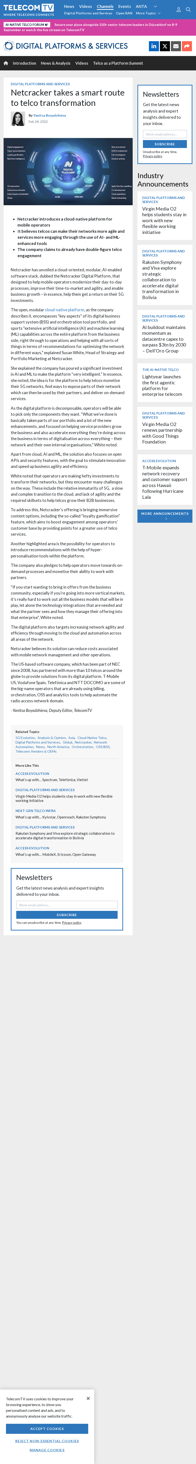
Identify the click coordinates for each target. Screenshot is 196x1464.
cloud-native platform (64, 309)
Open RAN (124, 13)
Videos (85, 6)
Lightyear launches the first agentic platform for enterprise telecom (162, 385)
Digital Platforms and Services (88, 13)
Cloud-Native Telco (91, 738)
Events (124, 6)
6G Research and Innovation (29, 24)
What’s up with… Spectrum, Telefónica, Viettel (52, 779)
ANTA (141, 6)
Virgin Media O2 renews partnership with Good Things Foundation (162, 432)
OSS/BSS (103, 747)
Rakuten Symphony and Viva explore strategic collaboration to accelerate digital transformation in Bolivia (65, 835)
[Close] (88, 1398)
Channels (105, 6)
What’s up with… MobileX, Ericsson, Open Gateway (56, 854)
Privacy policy (72, 923)
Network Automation (161, 15)
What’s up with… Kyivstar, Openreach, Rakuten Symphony (61, 817)
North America (58, 747)
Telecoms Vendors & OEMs (36, 751)
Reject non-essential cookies (47, 1441)
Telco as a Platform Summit (118, 63)
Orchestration (82, 747)
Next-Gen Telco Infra (36, 811)
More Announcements (165, 513)
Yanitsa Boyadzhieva (49, 115)
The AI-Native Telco (160, 370)
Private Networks (73, 24)
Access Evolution (32, 774)
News (69, 6)
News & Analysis (56, 63)
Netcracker (83, 742)
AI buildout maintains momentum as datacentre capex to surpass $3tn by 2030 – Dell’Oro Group (164, 338)
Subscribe (67, 915)
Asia (71, 738)
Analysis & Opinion (52, 738)
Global (67, 742)
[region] (47, 1427)
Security (101, 24)
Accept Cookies (47, 1429)
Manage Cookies (47, 1450)
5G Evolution (25, 738)
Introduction (24, 63)
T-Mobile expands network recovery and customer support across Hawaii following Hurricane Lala (164, 482)
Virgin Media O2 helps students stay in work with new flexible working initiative (164, 220)
